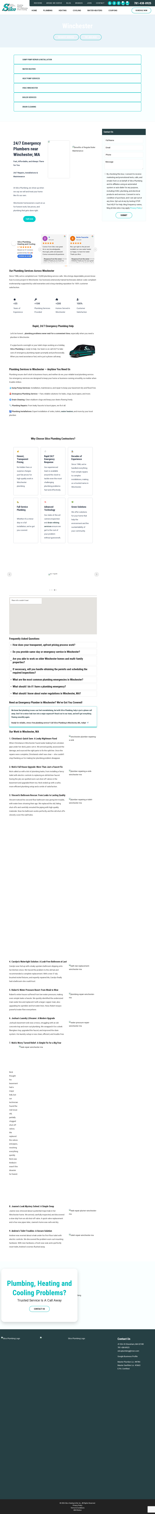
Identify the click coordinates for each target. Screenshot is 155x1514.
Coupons (112, 10)
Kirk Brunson (54, 237)
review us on (24, 256)
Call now (29, 219)
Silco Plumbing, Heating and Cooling (26, 243)
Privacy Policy (136, 208)
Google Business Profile (128, 1356)
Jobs (89, 3)
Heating (63, 10)
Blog (68, 3)
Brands (79, 3)
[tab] (53, 645)
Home (34, 10)
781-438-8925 (142, 3)
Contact (100, 3)
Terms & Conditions (77, 1508)
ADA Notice (77, 1510)
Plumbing (47, 10)
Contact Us (39, 1309)
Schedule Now (141, 10)
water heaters (67, 411)
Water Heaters (94, 10)
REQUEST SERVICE (66, 37)
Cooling (77, 10)
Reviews (38, 3)
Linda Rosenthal (82, 237)
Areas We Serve (54, 3)
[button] (9, 574)
